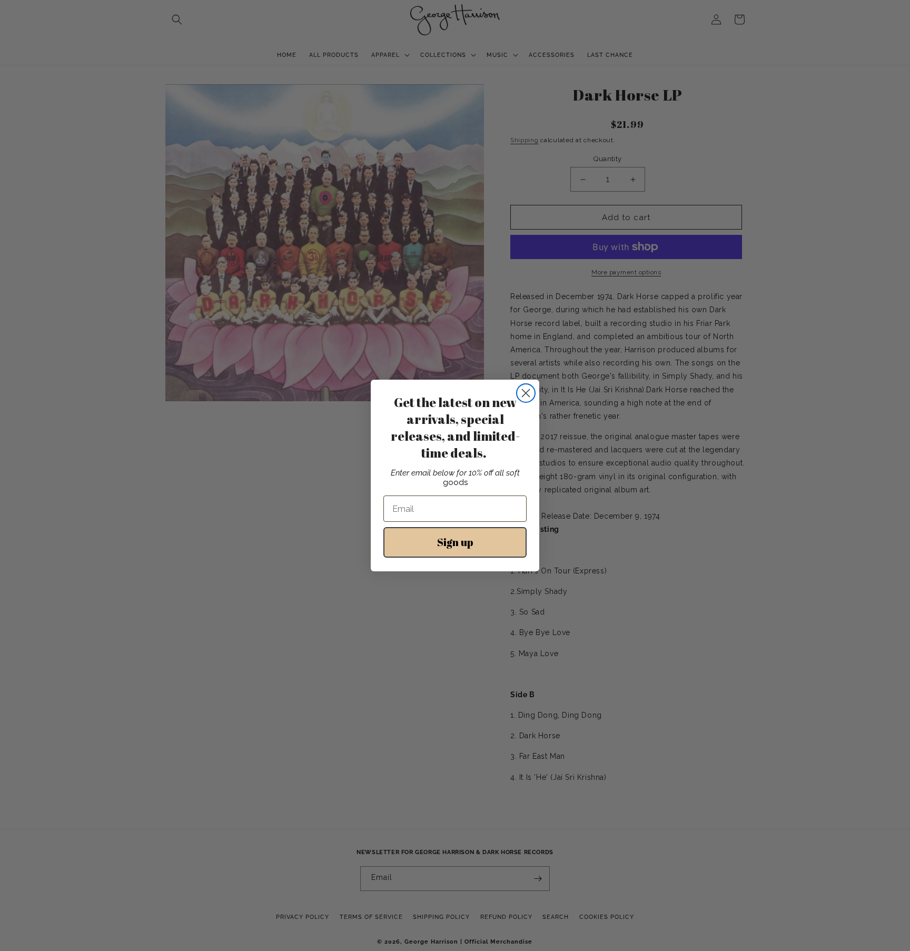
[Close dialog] (526, 393)
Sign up (455, 542)
